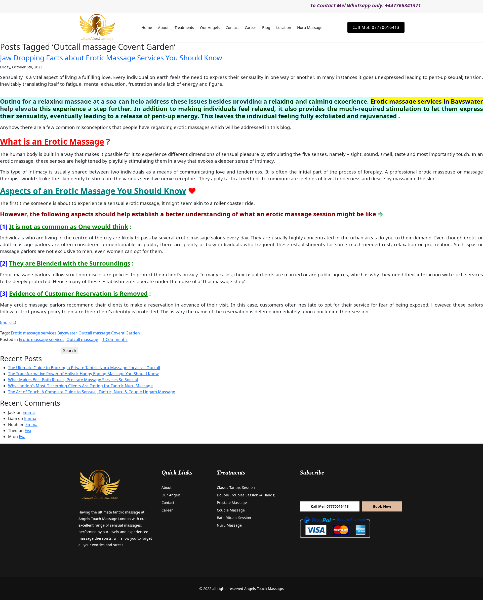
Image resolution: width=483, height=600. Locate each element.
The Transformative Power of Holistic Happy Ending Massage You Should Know (83, 373)
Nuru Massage (309, 27)
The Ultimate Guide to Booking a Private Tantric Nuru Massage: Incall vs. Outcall (84, 367)
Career (250, 27)
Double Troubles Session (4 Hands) (246, 495)
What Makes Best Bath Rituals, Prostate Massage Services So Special (73, 379)
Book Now (382, 506)
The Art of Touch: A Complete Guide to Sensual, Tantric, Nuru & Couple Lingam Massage (91, 392)
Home (146, 27)
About (163, 27)
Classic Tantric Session (236, 487)
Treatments (184, 27)
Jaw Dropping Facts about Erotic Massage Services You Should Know (111, 57)
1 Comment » (115, 339)
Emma (29, 412)
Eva (28, 430)
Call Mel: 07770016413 (375, 27)
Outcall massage (82, 339)
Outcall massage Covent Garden (109, 333)
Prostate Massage (232, 502)
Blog (266, 27)
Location (283, 27)
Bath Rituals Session (234, 517)
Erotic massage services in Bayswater (427, 101)
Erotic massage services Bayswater (43, 333)
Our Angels (210, 27)
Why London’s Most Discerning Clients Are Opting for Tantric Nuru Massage (80, 386)
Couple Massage (231, 510)
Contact (232, 27)
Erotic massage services (41, 339)
